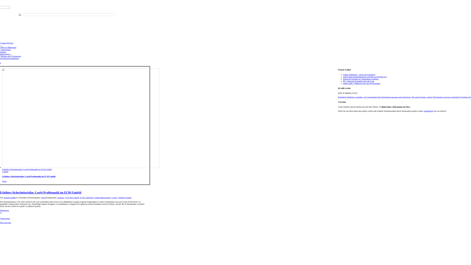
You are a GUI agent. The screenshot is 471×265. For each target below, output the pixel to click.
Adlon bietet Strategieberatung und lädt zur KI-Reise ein (364, 77)
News (4, 181)
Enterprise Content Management (97, 198)
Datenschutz (5, 219)
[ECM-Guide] (67, 15)
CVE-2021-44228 (72, 198)
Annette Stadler (10, 198)
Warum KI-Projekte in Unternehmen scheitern (361, 79)
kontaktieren (428, 111)
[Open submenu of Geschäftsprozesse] (11, 54)
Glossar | (13, 3)
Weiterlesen (4, 210)
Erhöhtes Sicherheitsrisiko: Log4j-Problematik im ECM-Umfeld (27, 169)
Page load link (5, 223)
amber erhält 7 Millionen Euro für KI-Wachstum (361, 83)
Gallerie (5, 172)
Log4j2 (114, 198)
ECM (82, 198)
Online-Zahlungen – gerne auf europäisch (359, 75)
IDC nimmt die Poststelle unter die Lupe (358, 81)
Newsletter (29, 3)
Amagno (60, 198)
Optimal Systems (124, 198)
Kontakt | (21, 3)
